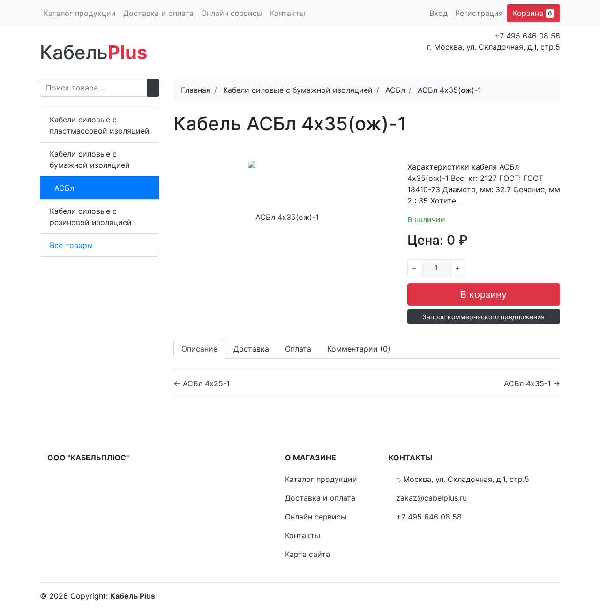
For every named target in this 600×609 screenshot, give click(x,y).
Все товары (71, 245)
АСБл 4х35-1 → (532, 383)
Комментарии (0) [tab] (358, 348)
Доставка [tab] (251, 348)
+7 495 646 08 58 (527, 35)
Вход (438, 13)
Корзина (532, 13)
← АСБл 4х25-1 (201, 383)
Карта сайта (307, 554)
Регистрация (479, 13)
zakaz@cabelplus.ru (431, 498)
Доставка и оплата (158, 13)
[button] (483, 316)
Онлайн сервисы (231, 13)
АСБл (64, 188)
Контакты (287, 13)
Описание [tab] (199, 348)
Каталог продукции (80, 13)
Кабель (93, 52)
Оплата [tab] (298, 348)
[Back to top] (579, 564)
